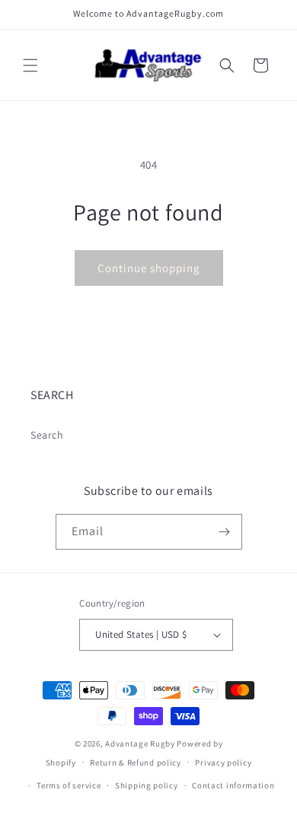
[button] (30, 65)
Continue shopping (148, 268)
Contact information (233, 785)
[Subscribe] (224, 532)
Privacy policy (223, 762)
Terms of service (69, 785)
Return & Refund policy (135, 762)
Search (47, 435)
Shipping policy (146, 785)
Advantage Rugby (140, 743)
